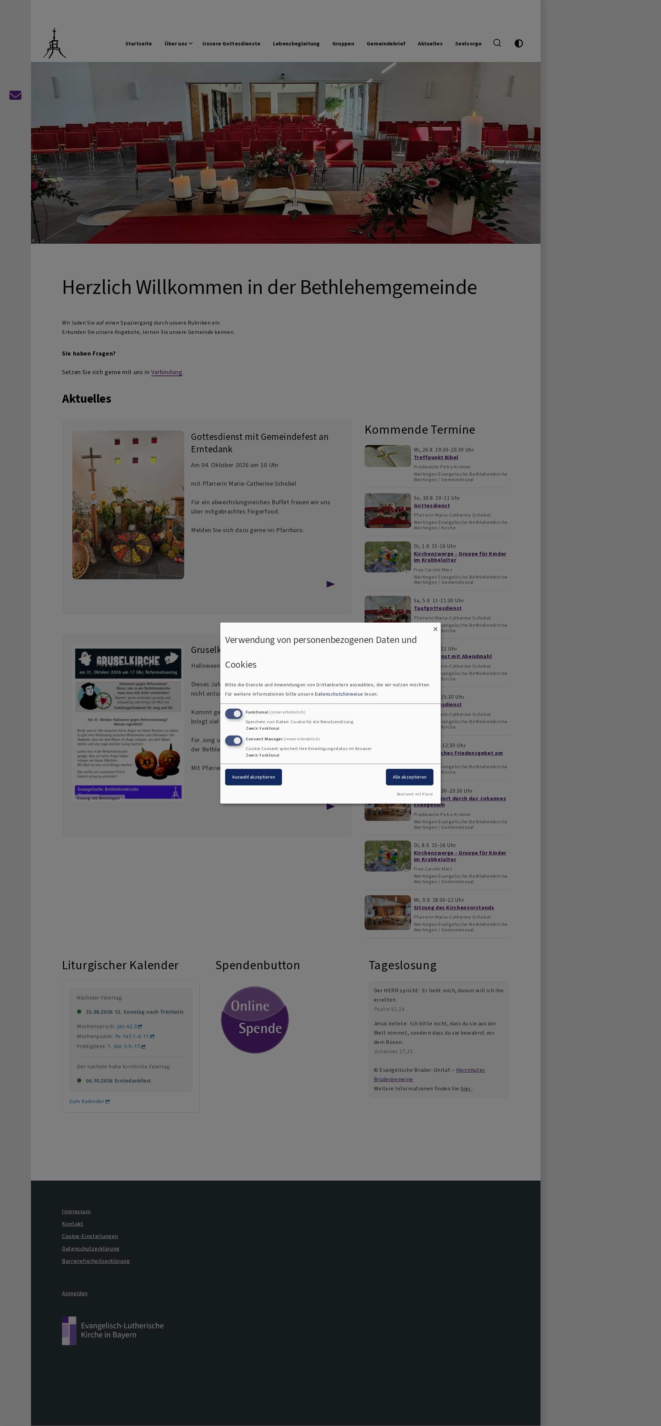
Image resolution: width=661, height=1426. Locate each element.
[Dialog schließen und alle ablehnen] (435, 626)
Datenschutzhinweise (339, 694)
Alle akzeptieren (410, 777)
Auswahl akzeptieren (253, 777)
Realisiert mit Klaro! (415, 794)
